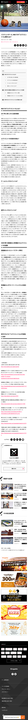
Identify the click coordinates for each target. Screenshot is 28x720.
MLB (25, 649)
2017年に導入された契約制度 (12, 77)
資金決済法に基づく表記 (7, 701)
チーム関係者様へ (5, 680)
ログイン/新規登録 (20, 2)
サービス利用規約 (5, 686)
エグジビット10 (6, 41)
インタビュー (25, 490)
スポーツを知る (24, 526)
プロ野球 (20, 649)
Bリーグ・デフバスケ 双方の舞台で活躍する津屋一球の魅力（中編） (20, 495)
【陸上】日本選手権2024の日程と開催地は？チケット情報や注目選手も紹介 (20, 539)
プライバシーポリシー (6, 689)
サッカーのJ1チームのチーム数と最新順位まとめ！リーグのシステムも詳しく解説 (20, 522)
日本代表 (9, 656)
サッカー (19, 652)
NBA (2, 41)
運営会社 (4, 707)
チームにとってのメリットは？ (12, 83)
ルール (15, 656)
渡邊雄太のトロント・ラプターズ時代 (13, 92)
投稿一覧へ (14, 468)
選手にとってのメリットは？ (12, 86)
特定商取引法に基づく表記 (7, 698)
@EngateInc (19, 463)
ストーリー (3, 656)
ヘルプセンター (5, 710)
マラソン (24, 656)
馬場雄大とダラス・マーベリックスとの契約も (15, 95)
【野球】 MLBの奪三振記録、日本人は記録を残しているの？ (20, 530)
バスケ (10, 41)
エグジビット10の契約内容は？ (12, 80)
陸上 (3, 652)
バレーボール (13, 652)
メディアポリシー (5, 691)
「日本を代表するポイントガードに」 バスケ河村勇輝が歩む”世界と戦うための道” (20, 486)
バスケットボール (15, 41)
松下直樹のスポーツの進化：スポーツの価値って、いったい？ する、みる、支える (20, 504)
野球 (3, 649)
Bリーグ (7, 652)
